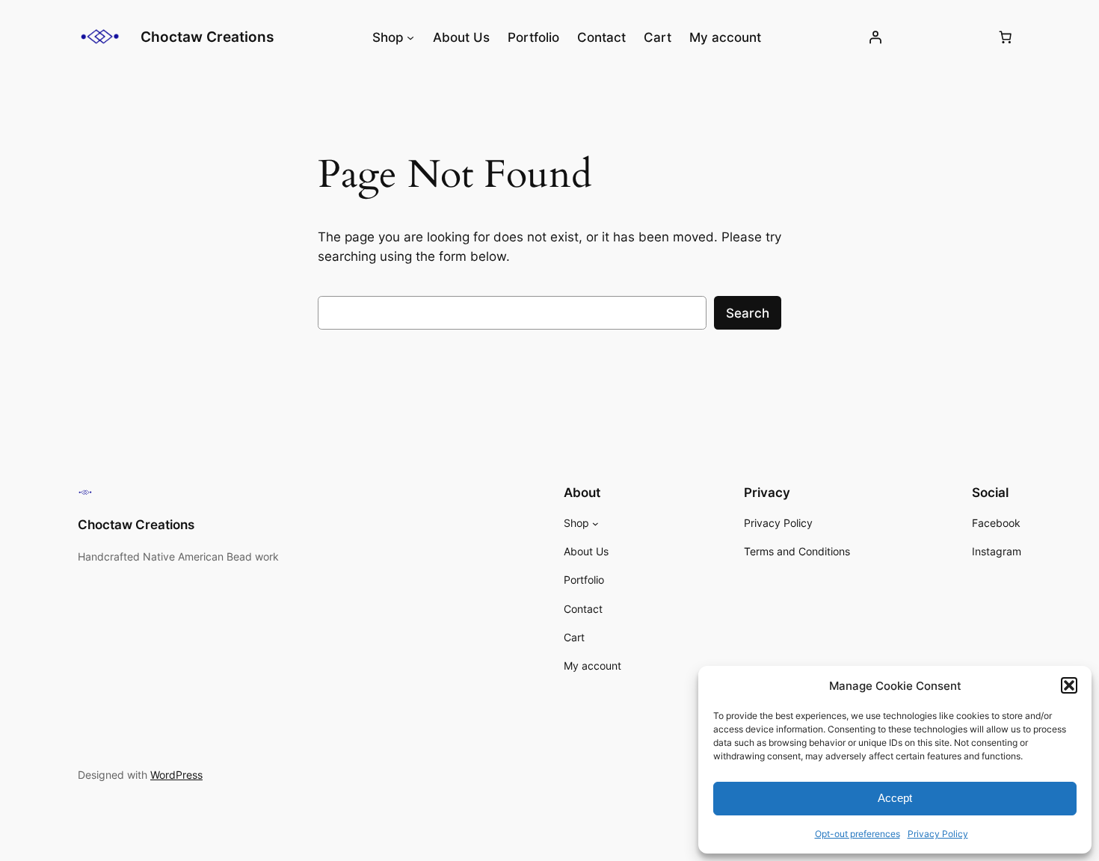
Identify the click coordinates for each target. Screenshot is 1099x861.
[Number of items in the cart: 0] (1005, 37)
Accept (895, 797)
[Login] (875, 37)
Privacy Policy (938, 833)
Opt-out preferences (857, 833)
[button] (1069, 685)
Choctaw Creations (207, 37)
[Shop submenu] (410, 37)
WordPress (176, 774)
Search (747, 313)
